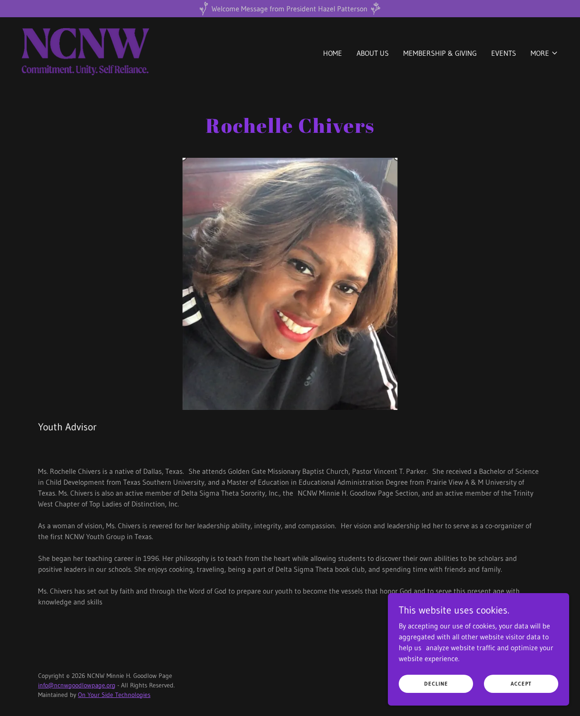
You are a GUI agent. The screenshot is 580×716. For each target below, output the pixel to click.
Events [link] (503, 53)
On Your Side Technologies (114, 695)
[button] (544, 53)
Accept (521, 683)
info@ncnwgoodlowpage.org (77, 685)
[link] (85, 50)
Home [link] (332, 53)
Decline (436, 683)
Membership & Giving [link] (440, 53)
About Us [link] (373, 53)
